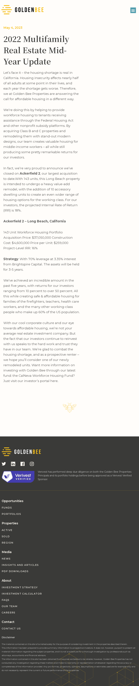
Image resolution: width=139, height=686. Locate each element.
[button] (133, 10)
